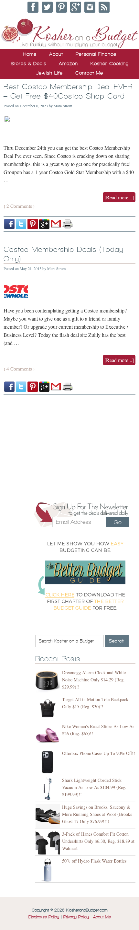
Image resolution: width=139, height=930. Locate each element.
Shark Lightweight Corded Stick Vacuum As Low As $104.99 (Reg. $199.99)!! (94, 787)
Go (118, 522)
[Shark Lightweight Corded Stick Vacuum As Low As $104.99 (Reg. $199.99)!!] (48, 789)
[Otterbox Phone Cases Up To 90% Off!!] (48, 762)
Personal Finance (96, 54)
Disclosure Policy (43, 917)
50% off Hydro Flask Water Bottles (94, 861)
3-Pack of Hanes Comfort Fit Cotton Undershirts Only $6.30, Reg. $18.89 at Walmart (98, 841)
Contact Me (89, 73)
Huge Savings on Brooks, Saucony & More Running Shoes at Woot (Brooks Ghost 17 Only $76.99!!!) (97, 814)
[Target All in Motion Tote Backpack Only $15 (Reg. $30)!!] (48, 708)
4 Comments (19, 368)
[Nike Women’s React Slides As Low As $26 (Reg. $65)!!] (48, 735)
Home (30, 54)
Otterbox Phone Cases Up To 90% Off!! (98, 753)
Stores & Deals (28, 63)
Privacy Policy (76, 917)
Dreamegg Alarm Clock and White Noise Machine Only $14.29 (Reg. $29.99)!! (94, 679)
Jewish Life (49, 73)
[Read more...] (119, 197)
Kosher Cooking (110, 63)
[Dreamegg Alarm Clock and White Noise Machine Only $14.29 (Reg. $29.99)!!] (48, 681)
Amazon (68, 63)
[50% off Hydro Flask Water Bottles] (48, 869)
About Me (102, 917)
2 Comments (19, 206)
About (56, 54)
